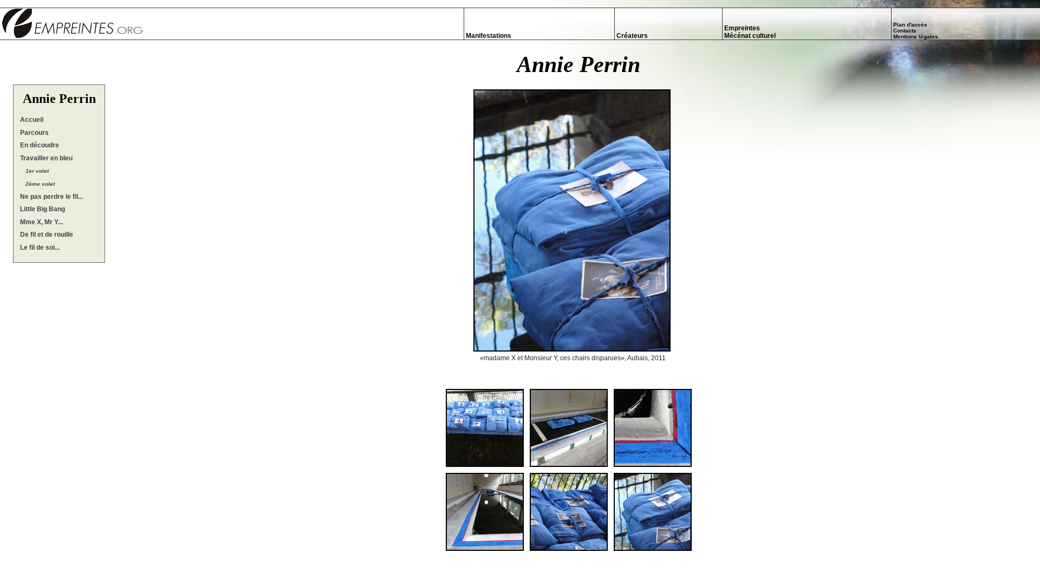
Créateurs (632, 36)
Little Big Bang (42, 209)
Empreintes (742, 28)
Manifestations (488, 36)
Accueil (31, 119)
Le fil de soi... (40, 247)
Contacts (905, 31)
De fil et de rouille (46, 234)
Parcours (34, 132)
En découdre (39, 145)
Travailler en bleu (46, 158)
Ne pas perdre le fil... (51, 196)
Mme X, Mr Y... (41, 222)
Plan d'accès (910, 25)
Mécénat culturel (750, 36)
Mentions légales (916, 37)
